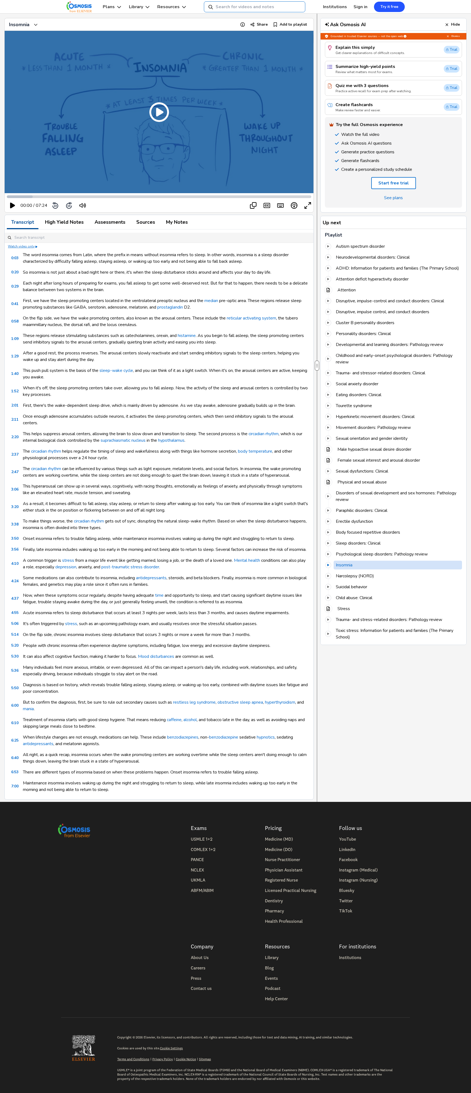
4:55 (15, 612)
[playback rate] (294, 205)
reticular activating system (251, 318)
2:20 (15, 437)
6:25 (15, 740)
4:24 (15, 581)
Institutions (335, 7)
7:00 (15, 786)
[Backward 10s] (55, 205)
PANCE (197, 859)
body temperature (255, 451)
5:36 (15, 670)
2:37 (15, 454)
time (159, 595)
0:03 (15, 258)
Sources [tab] (145, 222)
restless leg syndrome (194, 702)
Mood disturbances (156, 656)
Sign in (360, 7)
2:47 (15, 471)
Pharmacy (274, 910)
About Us (200, 957)
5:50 (15, 688)
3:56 (15, 549)
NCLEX (197, 870)
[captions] (267, 205)
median (211, 301)
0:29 (15, 286)
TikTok (345, 910)
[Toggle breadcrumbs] (36, 24)
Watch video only (21, 246)
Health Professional (284, 921)
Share (262, 24)
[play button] (12, 205)
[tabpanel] (159, 514)
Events (271, 978)
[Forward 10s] (69, 205)
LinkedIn (347, 849)
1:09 (15, 338)
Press (196, 978)
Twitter (346, 900)
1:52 (15, 391)
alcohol (190, 720)
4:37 (15, 598)
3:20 (15, 506)
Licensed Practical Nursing (290, 890)
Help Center (276, 998)
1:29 (15, 356)
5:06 (15, 623)
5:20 (15, 645)
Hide (455, 24)
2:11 (15, 419)
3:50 (15, 538)
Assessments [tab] (110, 222)
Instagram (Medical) (358, 870)
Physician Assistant (284, 870)
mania (28, 709)
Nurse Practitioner (282, 859)
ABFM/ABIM (202, 890)
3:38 (15, 524)
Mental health (247, 560)
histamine (187, 336)
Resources (168, 7)
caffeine (174, 720)
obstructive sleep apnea (240, 702)
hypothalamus (171, 440)
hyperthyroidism (280, 702)
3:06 (15, 489)
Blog (269, 967)
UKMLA (198, 880)
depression (65, 567)
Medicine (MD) (279, 839)
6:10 (15, 722)
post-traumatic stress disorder (130, 567)
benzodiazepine (223, 737)
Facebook (348, 859)
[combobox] (254, 7)
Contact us (201, 988)
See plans (393, 198)
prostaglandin (170, 307)
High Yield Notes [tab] (64, 222)
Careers (198, 967)
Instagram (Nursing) (358, 880)
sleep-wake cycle (116, 371)
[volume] (82, 205)
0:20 (15, 272)
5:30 (15, 656)
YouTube (347, 839)
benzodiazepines (182, 737)
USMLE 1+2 (201, 839)
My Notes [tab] (177, 222)
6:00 (15, 705)
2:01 (15, 405)
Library (136, 7)
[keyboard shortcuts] (280, 205)
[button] (159, 112)
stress (68, 560)
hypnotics (266, 737)
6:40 (15, 757)
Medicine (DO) (278, 849)
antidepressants (151, 578)
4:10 (15, 563)
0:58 (15, 321)
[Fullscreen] (307, 205)
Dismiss (455, 36)
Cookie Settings (171, 1048)
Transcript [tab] (22, 222)
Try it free (389, 6)
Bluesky (346, 890)
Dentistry (274, 900)
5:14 (15, 634)
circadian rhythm (264, 434)
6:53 (15, 772)
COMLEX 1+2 (203, 849)
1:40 (15, 373)
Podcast (272, 988)
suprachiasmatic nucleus (123, 440)
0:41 (15, 303)
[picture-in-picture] (253, 205)
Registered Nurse (281, 880)
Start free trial (393, 183)
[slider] (105, 205)
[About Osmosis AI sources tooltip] (405, 36)
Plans (109, 7)
